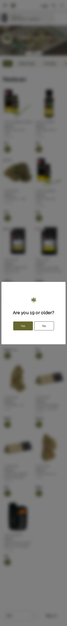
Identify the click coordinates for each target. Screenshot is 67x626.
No (44, 326)
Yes (23, 326)
